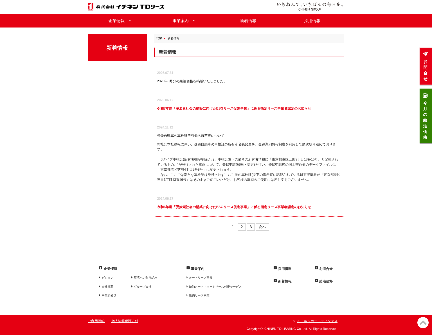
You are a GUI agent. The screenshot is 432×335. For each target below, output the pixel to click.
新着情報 (248, 20)
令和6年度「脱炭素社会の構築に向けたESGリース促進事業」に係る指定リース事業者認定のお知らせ (234, 207)
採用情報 (312, 20)
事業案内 (183, 20)
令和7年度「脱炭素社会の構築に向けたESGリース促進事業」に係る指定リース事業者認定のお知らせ (234, 108)
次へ (262, 227)
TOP (159, 38)
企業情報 (118, 20)
